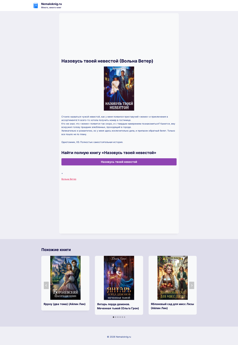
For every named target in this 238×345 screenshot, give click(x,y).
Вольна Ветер (68, 179)
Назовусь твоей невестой (119, 162)
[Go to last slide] (46, 285)
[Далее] (191, 285)
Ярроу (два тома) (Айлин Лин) (65, 304)
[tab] (113, 317)
